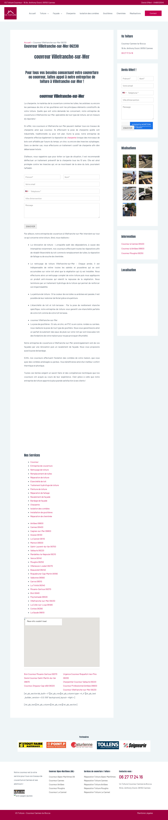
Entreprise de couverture (41, 465)
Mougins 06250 (37, 562)
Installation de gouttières (41, 512)
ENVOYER (30, 226)
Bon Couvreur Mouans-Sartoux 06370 (40, 674)
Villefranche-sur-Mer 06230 (42, 601)
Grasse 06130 (36, 535)
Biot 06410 (35, 593)
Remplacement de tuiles (41, 473)
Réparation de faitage (40, 493)
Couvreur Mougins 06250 (132, 253)
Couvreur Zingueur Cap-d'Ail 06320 (39, 685)
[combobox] (27, 191)
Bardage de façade (38, 500)
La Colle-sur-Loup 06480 (41, 604)
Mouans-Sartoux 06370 (40, 589)
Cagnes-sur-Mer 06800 (40, 531)
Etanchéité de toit (38, 481)
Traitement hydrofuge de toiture (44, 485)
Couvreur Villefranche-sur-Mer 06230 (79, 689)
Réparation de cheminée (41, 516)
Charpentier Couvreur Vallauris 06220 (79, 682)
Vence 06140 (36, 558)
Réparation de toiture (39, 477)
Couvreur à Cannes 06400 (132, 244)
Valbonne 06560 (37, 577)
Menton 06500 (36, 542)
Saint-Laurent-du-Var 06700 (43, 546)
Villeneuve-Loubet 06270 (41, 566)
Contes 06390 (36, 608)
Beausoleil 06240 (38, 570)
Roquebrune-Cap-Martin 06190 (44, 573)
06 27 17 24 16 (127, 53)
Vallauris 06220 (37, 550)
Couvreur (34, 462)
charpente (71, 137)
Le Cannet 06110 (37, 538)
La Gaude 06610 (37, 612)
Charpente (35, 504)
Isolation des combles (40, 508)
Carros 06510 (36, 581)
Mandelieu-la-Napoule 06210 (43, 554)
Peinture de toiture (38, 489)
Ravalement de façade (40, 497)
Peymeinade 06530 (39, 597)
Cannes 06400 (36, 527)
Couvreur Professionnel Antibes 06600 (80, 685)
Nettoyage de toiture (39, 469)
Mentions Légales (145, 813)
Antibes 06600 (36, 523)
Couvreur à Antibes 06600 (132, 248)
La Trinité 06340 (37, 585)
